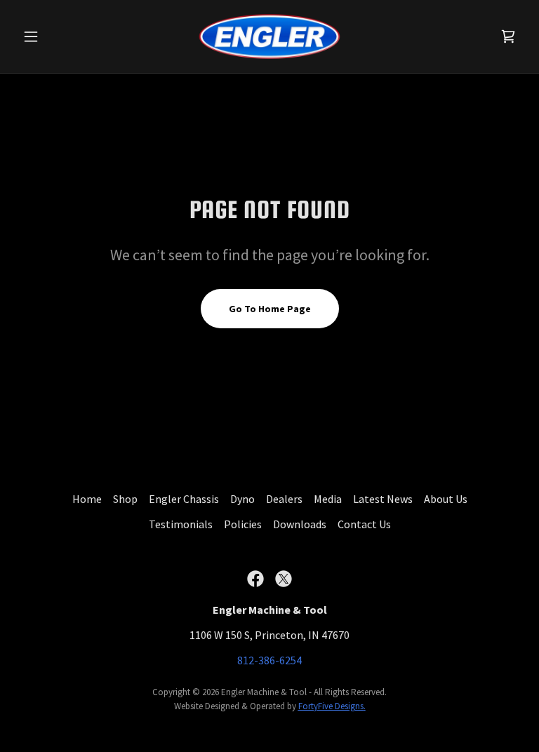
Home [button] (87, 499)
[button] (55, 36)
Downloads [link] (299, 524)
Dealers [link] (284, 499)
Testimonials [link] (181, 524)
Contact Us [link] (364, 524)
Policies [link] (243, 524)
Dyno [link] (242, 499)
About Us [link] (445, 499)
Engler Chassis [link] (184, 499)
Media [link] (328, 499)
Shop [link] (125, 499)
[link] (269, 36)
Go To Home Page (270, 308)
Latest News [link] (383, 499)
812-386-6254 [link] (269, 660)
